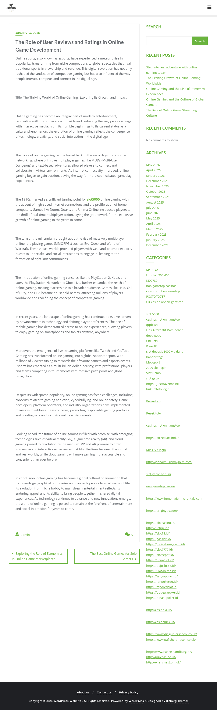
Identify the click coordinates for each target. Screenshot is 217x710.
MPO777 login (156, 450)
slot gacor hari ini (158, 474)
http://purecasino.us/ (161, 657)
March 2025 (154, 229)
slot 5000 (152, 314)
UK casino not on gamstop (164, 302)
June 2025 (153, 213)
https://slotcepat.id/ (160, 555)
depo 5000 (153, 336)
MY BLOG (152, 270)
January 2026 (155, 176)
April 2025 (153, 224)
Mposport (153, 362)
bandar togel (155, 357)
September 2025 (158, 197)
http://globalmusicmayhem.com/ (169, 462)
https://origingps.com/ (162, 511)
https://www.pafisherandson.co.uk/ (171, 640)
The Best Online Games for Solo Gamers (113, 556)
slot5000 (93, 199)
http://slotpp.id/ (157, 528)
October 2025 (155, 192)
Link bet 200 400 (157, 275)
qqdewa (152, 325)
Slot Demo (153, 373)
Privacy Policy (128, 692)
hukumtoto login (158, 389)
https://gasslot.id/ (158, 539)
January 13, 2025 (27, 33)
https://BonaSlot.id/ (160, 560)
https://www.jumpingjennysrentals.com (174, 498)
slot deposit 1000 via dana (164, 351)
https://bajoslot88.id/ (161, 566)
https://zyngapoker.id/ (162, 576)
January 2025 (155, 240)
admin (25, 535)
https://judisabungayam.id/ (165, 544)
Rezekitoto (153, 413)
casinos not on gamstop (163, 291)
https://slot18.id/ (158, 533)
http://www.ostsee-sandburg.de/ (169, 652)
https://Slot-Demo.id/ (161, 571)
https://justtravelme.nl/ (162, 384)
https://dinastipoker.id (162, 598)
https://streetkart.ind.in (162, 438)
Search (153, 27)
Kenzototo (153, 401)
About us (83, 692)
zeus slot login (156, 368)
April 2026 (153, 170)
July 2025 (152, 208)
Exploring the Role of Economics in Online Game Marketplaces (37, 556)
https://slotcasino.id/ (160, 523)
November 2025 (157, 186)
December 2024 (157, 245)
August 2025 (155, 202)
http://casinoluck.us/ (160, 622)
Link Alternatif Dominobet (164, 330)
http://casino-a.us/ (159, 610)
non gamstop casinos (161, 286)
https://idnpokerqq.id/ (162, 582)
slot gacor (153, 378)
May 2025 (153, 218)
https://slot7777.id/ (159, 549)
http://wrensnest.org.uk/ (163, 662)
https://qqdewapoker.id (163, 592)
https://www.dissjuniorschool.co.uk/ (171, 634)
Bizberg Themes (177, 701)
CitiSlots (152, 341)
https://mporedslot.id (161, 587)
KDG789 (151, 281)
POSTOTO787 (155, 296)
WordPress (136, 701)
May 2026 (153, 165)
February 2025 (156, 234)
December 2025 (157, 181)
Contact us (104, 692)
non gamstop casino (160, 486)
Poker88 (151, 346)
